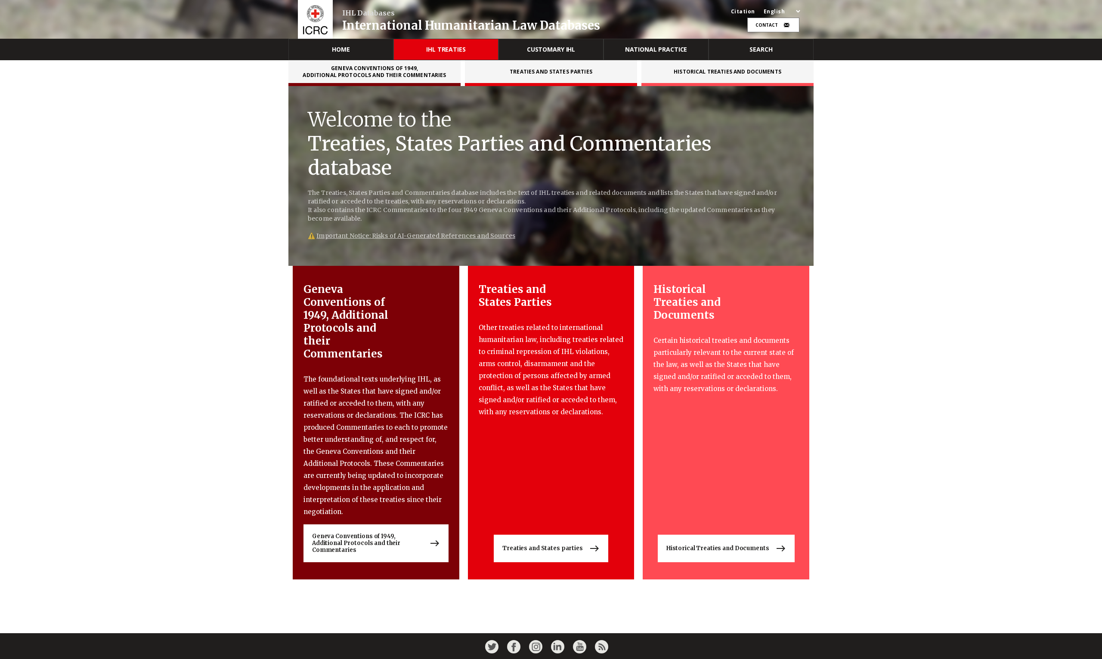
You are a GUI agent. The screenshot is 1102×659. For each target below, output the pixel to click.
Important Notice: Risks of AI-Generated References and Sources (415, 236)
